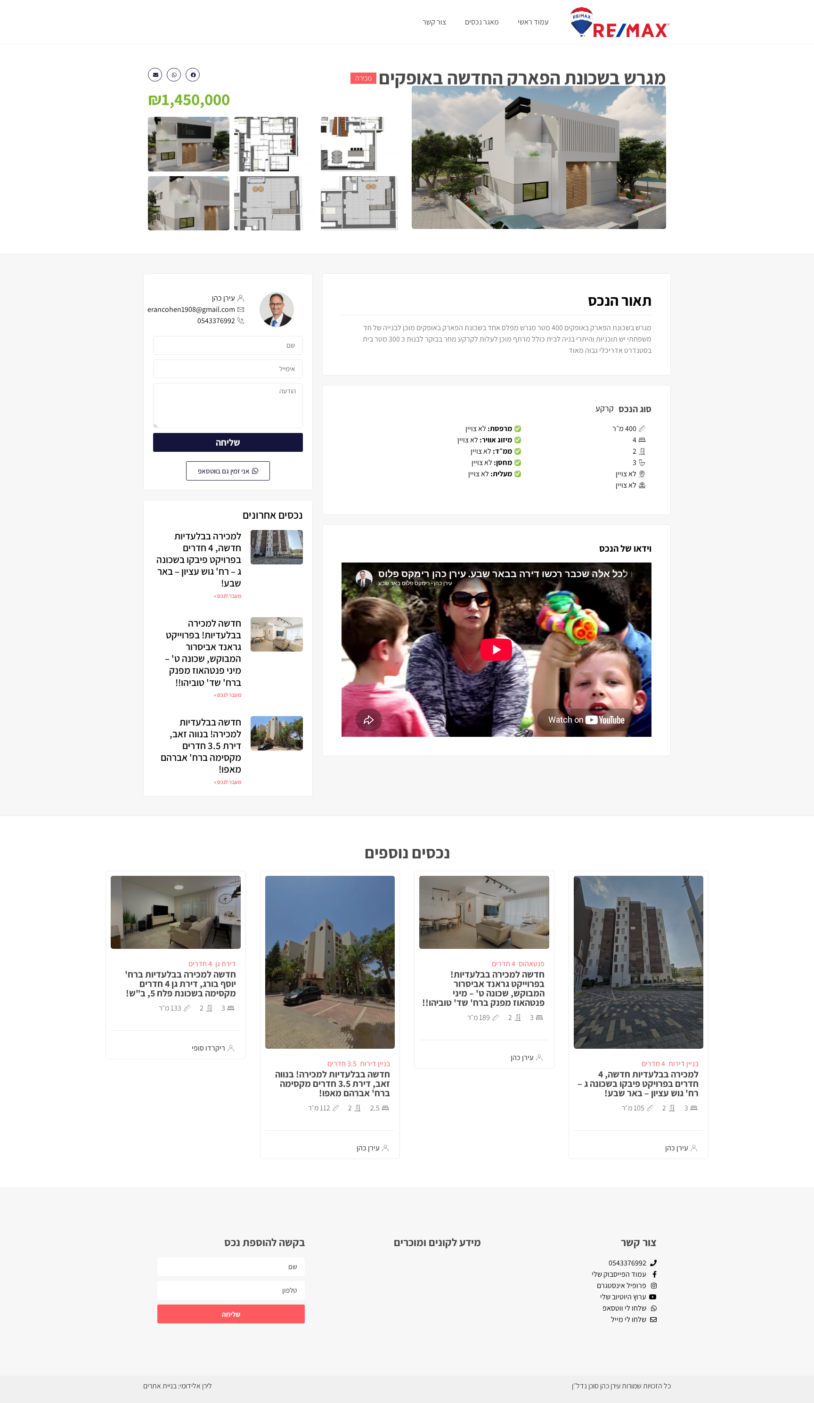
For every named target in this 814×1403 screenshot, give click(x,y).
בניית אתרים (160, 1386)
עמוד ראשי (533, 22)
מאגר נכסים (482, 22)
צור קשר (434, 22)
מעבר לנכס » (227, 595)
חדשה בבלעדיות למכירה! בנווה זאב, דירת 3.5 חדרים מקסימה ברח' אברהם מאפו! (201, 746)
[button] (193, 75)
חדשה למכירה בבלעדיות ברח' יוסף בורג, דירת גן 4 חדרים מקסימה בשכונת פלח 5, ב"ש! (180, 983)
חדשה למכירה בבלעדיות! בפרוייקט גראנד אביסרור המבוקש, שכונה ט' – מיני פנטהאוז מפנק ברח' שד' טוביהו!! (203, 653)
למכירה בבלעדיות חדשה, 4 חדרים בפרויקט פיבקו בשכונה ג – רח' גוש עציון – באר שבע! (198, 560)
